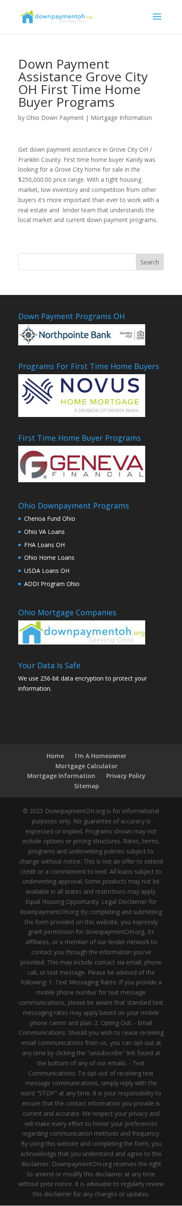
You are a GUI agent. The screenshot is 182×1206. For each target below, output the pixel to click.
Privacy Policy (126, 776)
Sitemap (86, 786)
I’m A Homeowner (101, 756)
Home (55, 756)
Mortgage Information (121, 118)
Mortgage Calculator (86, 766)
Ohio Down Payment (55, 118)
